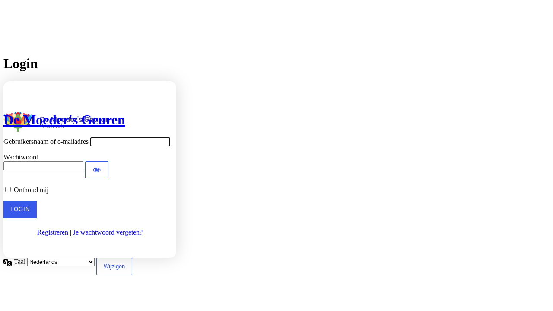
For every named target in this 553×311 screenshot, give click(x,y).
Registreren (52, 232)
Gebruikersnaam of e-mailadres (46, 141)
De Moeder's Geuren (64, 119)
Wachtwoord (20, 157)
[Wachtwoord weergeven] (96, 169)
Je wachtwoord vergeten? (108, 232)
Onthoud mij (31, 190)
